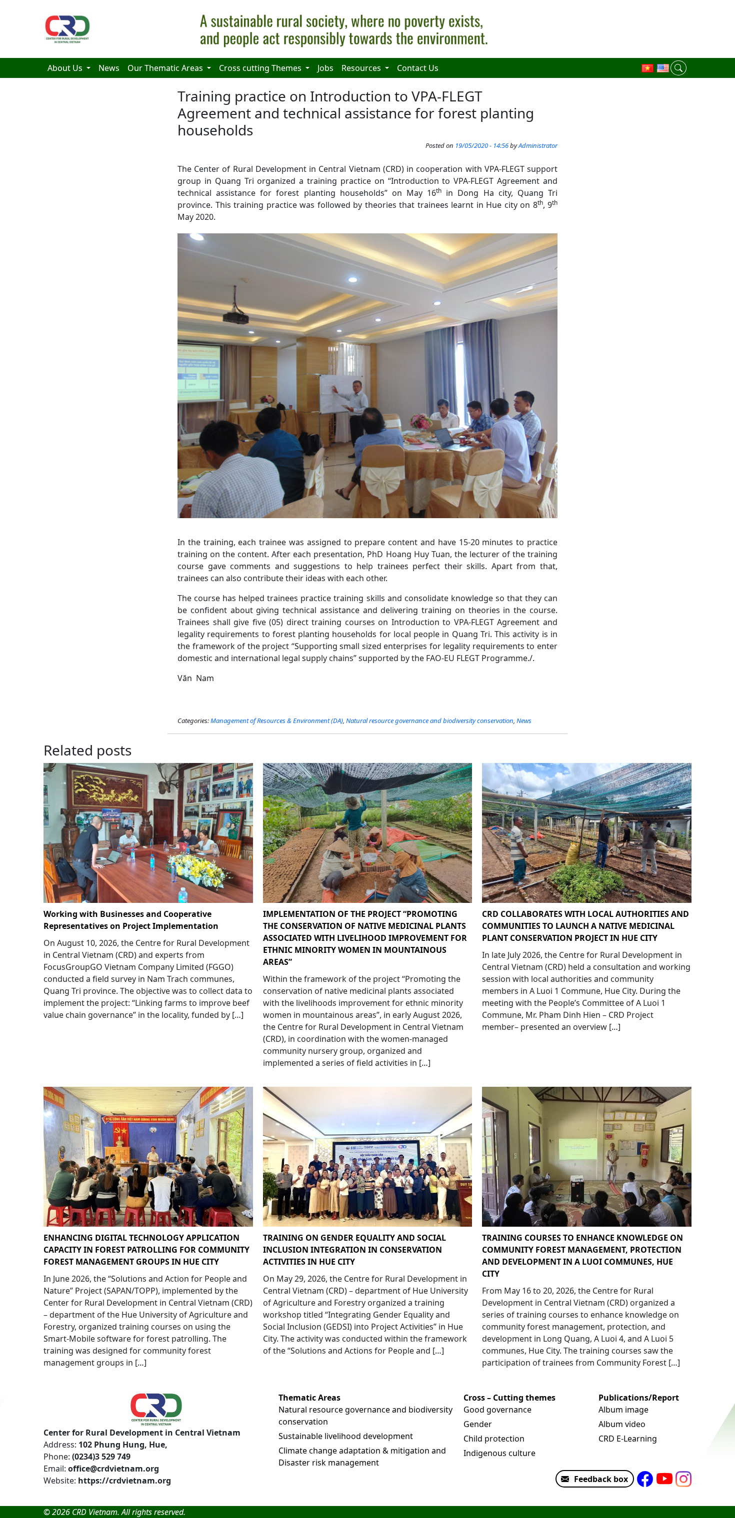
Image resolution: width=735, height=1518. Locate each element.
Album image (623, 1409)
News (524, 720)
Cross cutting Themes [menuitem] (261, 67)
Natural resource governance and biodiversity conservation (430, 720)
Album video (622, 1424)
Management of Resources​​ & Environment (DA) (276, 720)
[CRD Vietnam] (69, 29)
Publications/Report (638, 1397)
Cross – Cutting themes (510, 1397)
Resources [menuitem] (362, 67)
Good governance (498, 1409)
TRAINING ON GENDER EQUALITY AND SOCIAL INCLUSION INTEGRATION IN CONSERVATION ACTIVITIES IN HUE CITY (354, 1249)
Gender (478, 1424)
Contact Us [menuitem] (417, 67)
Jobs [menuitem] (326, 67)
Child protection (494, 1438)
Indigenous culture (500, 1453)
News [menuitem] (109, 67)
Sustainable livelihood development (345, 1436)
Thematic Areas (309, 1397)
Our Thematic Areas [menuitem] (166, 67)
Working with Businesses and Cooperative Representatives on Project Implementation (131, 919)
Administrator (538, 145)
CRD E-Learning (627, 1438)
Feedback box (601, 1479)
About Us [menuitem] (66, 67)
